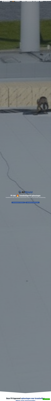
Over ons (37, 1)
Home (13, 1)
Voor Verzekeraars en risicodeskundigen (32, 202)
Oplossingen (17, 1)
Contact (41, 1)
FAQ (34, 1)
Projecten (24, 1)
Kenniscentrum (29, 1)
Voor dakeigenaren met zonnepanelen (18, 202)
